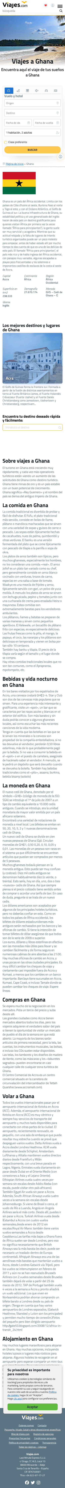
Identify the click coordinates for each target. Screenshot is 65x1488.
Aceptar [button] (32, 1406)
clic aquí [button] (18, 1398)
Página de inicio (15, 164)
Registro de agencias (43, 1434)
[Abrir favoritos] (44, 4)
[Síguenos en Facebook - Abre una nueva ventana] (27, 1482)
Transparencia (49, 1442)
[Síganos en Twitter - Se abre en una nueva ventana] (32, 1482)
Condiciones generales (45, 1438)
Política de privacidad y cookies (23, 1442)
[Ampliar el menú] (60, 6)
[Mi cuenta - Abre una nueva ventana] (51, 4)
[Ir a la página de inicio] (15, 4)
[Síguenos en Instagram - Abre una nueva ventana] (38, 1482)
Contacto (42, 1425)
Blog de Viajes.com (20, 1434)
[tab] (9, 91)
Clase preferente (15, 142)
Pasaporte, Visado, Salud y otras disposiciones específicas (32, 1429)
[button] (32, 132)
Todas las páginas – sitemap (32, 1447)
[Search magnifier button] (61, 10)
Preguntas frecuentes (19, 1438)
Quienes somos (26, 1425)
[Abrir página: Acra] (32, 358)
